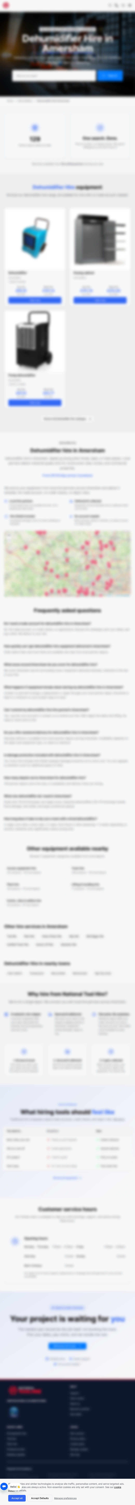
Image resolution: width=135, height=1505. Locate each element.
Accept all (17, 1498)
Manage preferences (65, 1498)
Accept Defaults (40, 1498)
